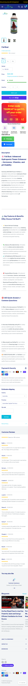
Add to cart (14, 93)
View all (24, 593)
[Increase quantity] (17, 87)
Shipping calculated (12, 76)
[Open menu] (2, 6)
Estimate (6, 417)
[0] (25, 7)
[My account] (22, 7)
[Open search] (19, 7)
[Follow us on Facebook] (3, 662)
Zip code (4, 407)
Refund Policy (5, 423)
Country (4, 392)
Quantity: (4, 87)
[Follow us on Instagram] (6, 662)
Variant (3, 66)
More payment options (14, 102)
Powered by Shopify (6, 682)
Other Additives (6, 50)
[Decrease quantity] (9, 87)
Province (4, 400)
